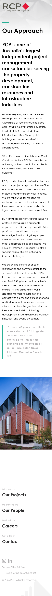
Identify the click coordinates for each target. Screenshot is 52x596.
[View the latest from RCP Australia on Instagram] (4, 561)
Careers (10, 524)
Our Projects (14, 492)
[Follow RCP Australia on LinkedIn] (10, 561)
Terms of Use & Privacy (15, 567)
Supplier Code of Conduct (21, 573)
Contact (10, 539)
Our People (13, 508)
